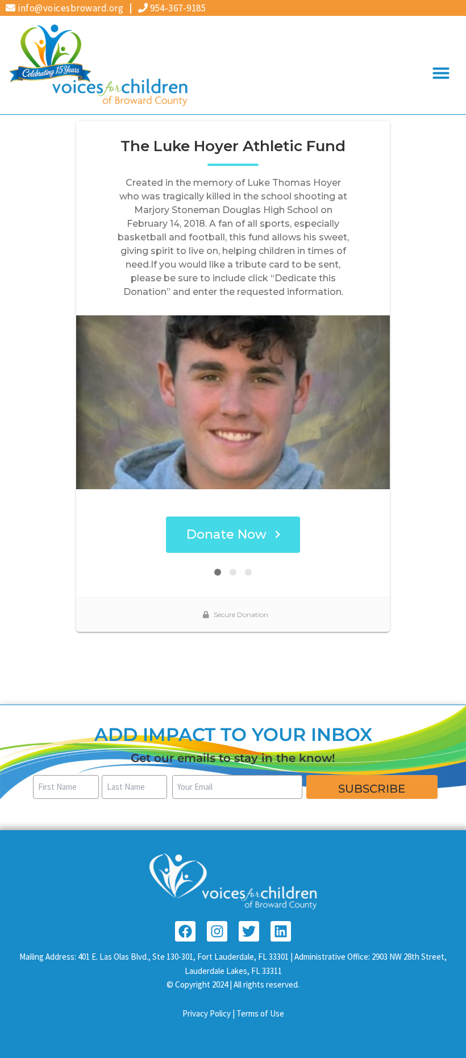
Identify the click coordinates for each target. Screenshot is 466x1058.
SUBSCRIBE (371, 788)
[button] (441, 72)
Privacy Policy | (209, 1013)
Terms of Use (260, 1013)
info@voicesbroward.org (69, 8)
